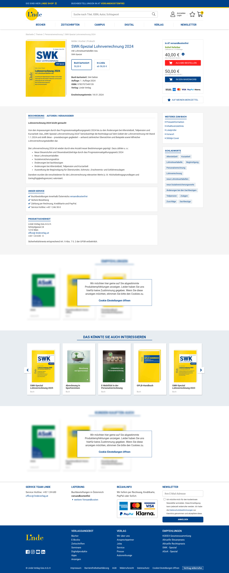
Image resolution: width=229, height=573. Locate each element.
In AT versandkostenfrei (176, 43)
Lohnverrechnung (174, 173)
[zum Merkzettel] (192, 15)
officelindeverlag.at (38, 233)
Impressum (75, 568)
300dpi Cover (172, 138)
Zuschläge (171, 201)
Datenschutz (143, 568)
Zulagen (184, 196)
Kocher (82, 41)
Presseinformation (175, 122)
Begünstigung (192, 162)
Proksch (91, 41)
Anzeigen (76, 559)
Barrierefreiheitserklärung (96, 568)
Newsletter (188, 24)
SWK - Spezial (169, 547)
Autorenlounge (124, 555)
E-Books (75, 539)
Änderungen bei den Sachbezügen (181, 190)
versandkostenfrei (112, 3)
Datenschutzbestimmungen (181, 510)
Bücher (40, 24)
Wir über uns (123, 535)
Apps (74, 555)
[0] (200, 15)
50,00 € (81, 65)
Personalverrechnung (176, 168)
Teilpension (172, 196)
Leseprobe (171, 130)
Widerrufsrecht (127, 568)
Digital (129, 24)
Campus (100, 24)
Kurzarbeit (185, 156)
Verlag (159, 24)
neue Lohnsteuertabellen (177, 179)
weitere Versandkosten (86, 499)
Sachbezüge (185, 201)
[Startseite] (34, 13)
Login (179, 15)
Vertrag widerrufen (193, 568)
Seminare (76, 547)
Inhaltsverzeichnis (175, 126)
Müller (74, 41)
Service (120, 547)
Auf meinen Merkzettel (184, 100)
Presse (120, 551)
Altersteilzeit (172, 156)
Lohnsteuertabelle (174, 162)
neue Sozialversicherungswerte (180, 184)
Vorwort (170, 134)
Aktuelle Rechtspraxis (173, 543)
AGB (114, 568)
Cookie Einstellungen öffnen (114, 300)
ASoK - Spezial (170, 551)
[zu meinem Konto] (173, 15)
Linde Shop (48, 3)
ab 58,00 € (102, 65)
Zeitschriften (70, 24)
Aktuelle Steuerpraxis (173, 539)
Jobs (119, 543)
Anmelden (181, 13)
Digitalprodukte (79, 551)
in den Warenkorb (185, 79)
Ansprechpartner (125, 539)
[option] (43, 370)
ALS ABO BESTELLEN (186, 63)
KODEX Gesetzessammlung (176, 535)
